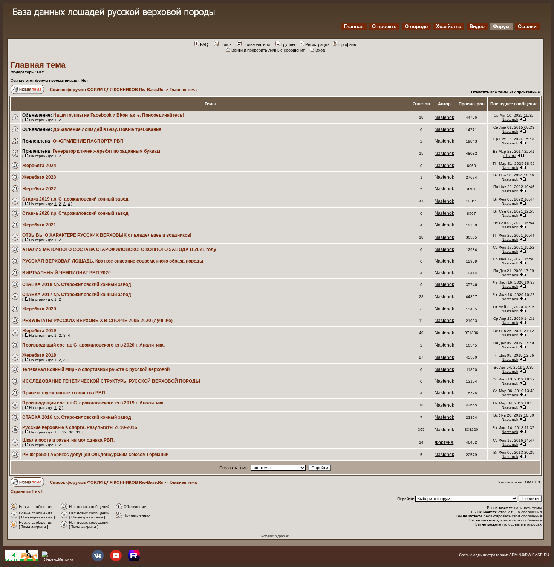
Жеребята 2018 (39, 355)
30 (71, 432)
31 (78, 432)
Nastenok (444, 117)
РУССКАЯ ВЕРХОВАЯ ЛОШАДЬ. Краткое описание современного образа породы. (113, 261)
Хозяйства (448, 26)
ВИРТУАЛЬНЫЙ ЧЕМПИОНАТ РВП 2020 (66, 272)
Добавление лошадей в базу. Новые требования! (108, 129)
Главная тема (38, 65)
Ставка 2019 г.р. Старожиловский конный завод (75, 199)
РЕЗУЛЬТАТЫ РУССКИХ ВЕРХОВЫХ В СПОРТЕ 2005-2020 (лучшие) (97, 320)
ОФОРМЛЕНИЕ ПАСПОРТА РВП (88, 141)
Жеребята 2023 (39, 177)
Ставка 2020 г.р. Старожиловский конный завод (75, 213)
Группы (288, 44)
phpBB (284, 536)
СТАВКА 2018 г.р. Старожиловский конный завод (76, 284)
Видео (477, 26)
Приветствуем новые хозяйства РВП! (64, 392)
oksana (509, 156)
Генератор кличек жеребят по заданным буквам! (107, 151)
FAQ (204, 44)
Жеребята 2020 (39, 309)
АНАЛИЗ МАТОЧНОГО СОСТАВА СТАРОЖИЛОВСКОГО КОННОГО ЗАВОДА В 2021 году (119, 249)
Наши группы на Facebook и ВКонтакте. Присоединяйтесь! (118, 115)
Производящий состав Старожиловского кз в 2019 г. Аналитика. (93, 403)
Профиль (347, 44)
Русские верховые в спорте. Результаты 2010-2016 (79, 427)
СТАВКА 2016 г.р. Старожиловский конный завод (76, 417)
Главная (354, 26)
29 (64, 432)
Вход (320, 50)
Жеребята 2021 (39, 225)
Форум (501, 26)
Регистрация (317, 44)
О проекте (384, 26)
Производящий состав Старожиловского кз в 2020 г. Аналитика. (93, 345)
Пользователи (256, 44)
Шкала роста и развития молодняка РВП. (68, 440)
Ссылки (527, 26)
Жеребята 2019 (39, 330)
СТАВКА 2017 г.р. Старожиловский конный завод (76, 294)
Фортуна (444, 442)
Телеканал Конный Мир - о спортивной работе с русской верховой (96, 369)
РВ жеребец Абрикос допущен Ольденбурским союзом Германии (95, 454)
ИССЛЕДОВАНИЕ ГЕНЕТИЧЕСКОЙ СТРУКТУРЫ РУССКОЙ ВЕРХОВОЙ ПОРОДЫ (111, 381)
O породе (416, 26)
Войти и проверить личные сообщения (268, 50)
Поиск (225, 44)
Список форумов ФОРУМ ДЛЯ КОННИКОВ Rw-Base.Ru (107, 89)
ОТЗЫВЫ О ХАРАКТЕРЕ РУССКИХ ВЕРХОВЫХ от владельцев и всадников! (106, 235)
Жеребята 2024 (39, 165)
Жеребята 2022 (39, 189)
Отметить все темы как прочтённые (505, 92)
